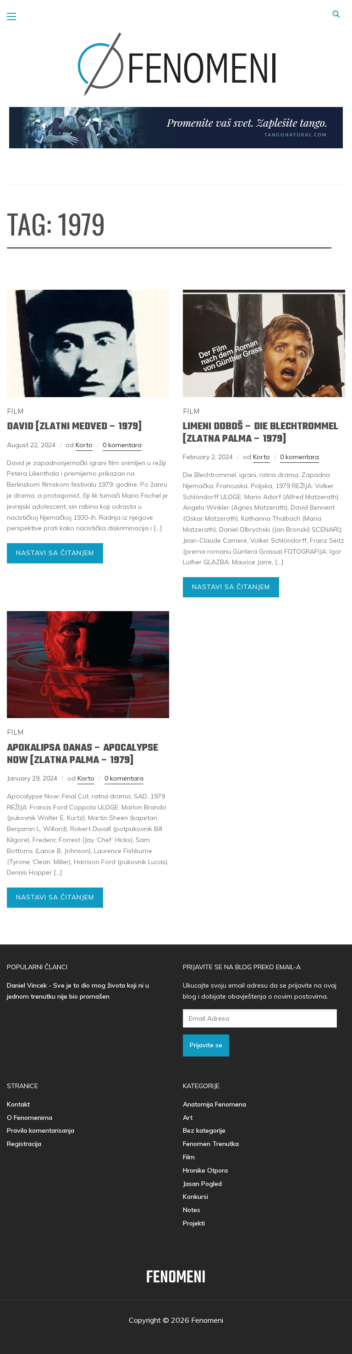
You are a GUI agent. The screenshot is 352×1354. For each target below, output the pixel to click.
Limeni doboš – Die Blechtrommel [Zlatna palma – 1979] (260, 432)
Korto (84, 445)
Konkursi (195, 1196)
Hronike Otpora (205, 1170)
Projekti (194, 1223)
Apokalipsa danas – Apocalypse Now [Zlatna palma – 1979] (82, 754)
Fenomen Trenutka (211, 1144)
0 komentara (122, 445)
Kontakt (18, 1104)
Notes (191, 1210)
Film (15, 411)
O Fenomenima (29, 1117)
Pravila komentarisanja (40, 1130)
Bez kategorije (204, 1130)
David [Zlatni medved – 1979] (74, 426)
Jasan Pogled (202, 1184)
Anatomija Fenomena (214, 1104)
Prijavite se (206, 1045)
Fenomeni (176, 1278)
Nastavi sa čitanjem (55, 553)
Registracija (24, 1144)
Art (187, 1117)
